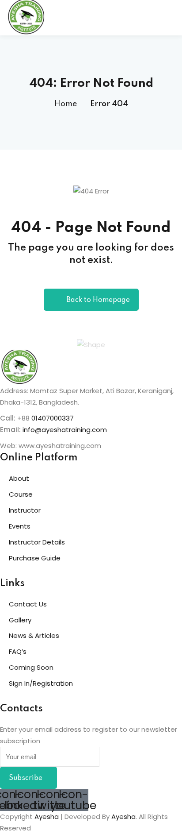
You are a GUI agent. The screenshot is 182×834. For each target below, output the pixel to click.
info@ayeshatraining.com (66, 429)
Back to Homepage (98, 300)
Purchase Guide (35, 558)
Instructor (25, 510)
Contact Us (28, 604)
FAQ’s (18, 651)
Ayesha (46, 816)
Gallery (20, 620)
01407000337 (52, 418)
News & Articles (34, 635)
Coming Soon (31, 667)
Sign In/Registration (41, 683)
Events (19, 526)
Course (21, 494)
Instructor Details (37, 542)
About (19, 478)
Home (65, 104)
